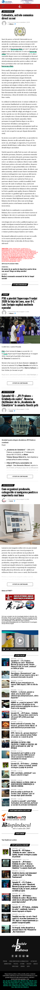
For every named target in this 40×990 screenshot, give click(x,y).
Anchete (35, 964)
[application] (20, 640)
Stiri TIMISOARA (31, 986)
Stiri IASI (12, 984)
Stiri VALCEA (15, 987)
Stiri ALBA (6, 981)
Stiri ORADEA (13, 986)
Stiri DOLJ (30, 982)
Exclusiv (29, 964)
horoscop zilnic (17, 49)
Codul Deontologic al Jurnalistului (18, 961)
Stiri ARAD (13, 981)
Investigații (15, 966)
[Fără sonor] (33, 649)
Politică (16, 964)
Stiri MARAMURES (27, 984)
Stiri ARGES (22, 981)
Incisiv (11, 411)
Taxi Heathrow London (9, 840)
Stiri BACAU (30, 981)
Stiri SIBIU (21, 986)
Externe (22, 964)
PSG (3, 351)
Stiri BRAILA (24, 987)
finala (5, 354)
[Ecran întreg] (36, 649)
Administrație (7, 964)
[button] (20, 641)
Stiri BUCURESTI (13, 982)
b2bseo (11, 24)
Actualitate (34, 961)
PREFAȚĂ (5, 961)
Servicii (23, 966)
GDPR (28, 966)
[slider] (18, 649)
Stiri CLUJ (23, 982)
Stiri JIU (18, 984)
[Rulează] (4, 649)
